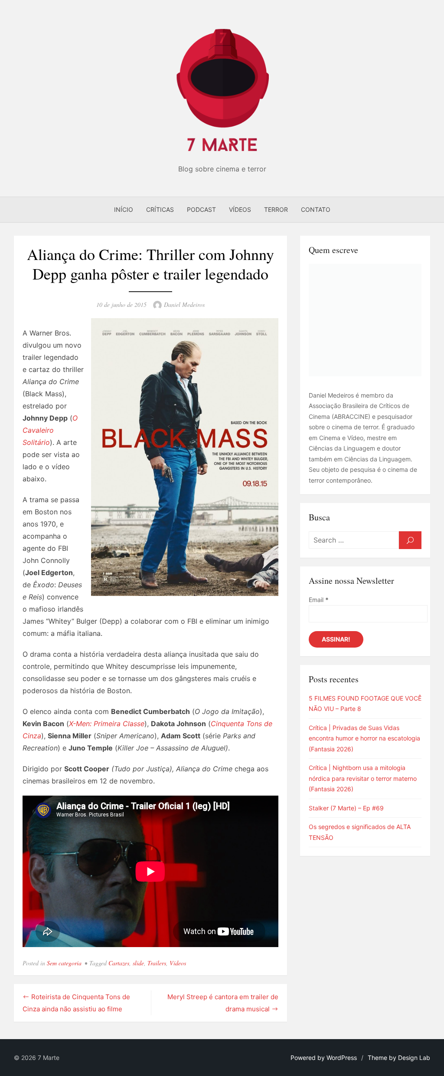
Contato (315, 209)
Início (123, 209)
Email (319, 599)
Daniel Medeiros (184, 304)
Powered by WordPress (324, 1057)
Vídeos (240, 209)
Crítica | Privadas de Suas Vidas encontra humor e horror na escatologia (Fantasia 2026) (364, 738)
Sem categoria (64, 963)
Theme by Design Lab (399, 1057)
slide (138, 963)
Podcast (201, 209)
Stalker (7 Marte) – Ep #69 (346, 808)
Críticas (160, 209)
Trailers (156, 963)
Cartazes (118, 963)
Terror (276, 209)
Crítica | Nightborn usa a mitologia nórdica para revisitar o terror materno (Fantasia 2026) (363, 778)
